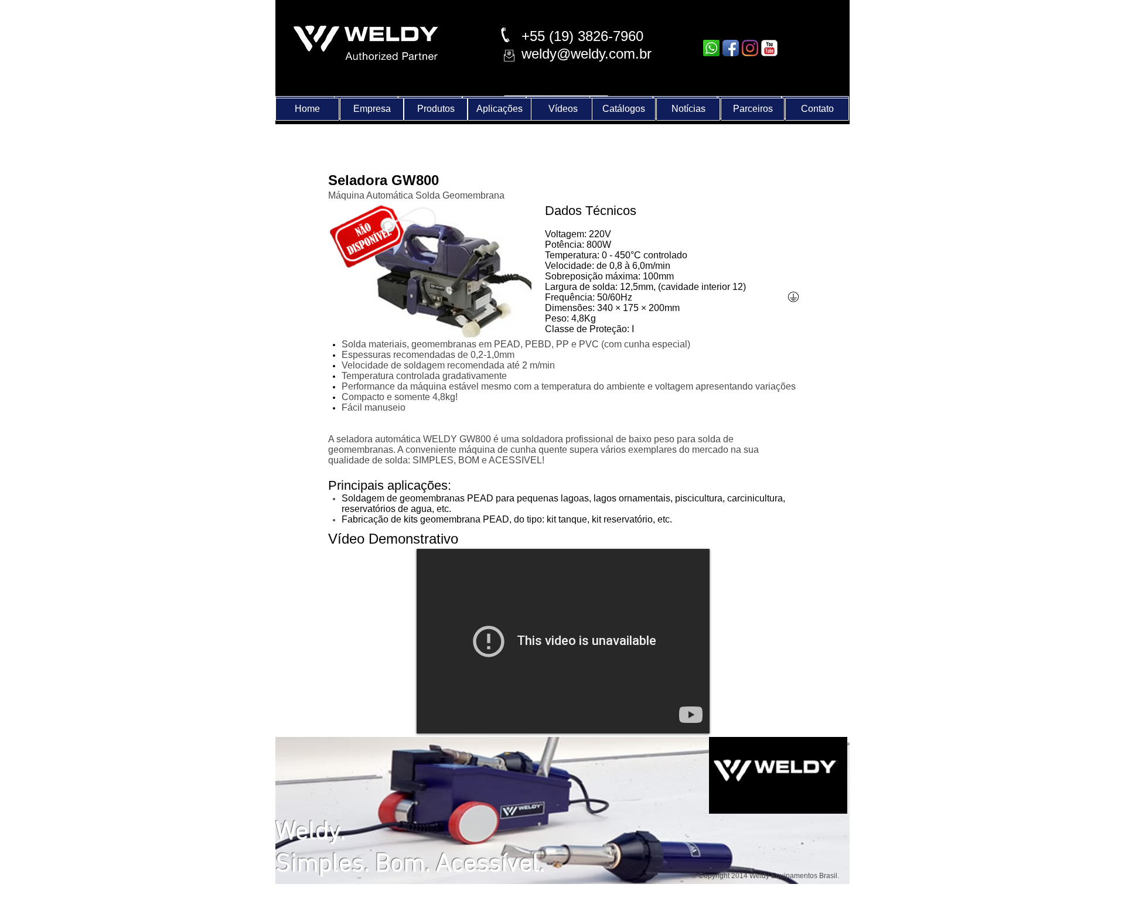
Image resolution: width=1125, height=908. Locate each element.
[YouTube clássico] (769, 48)
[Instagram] (750, 48)
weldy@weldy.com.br (586, 54)
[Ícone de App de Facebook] (730, 48)
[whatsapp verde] (711, 48)
